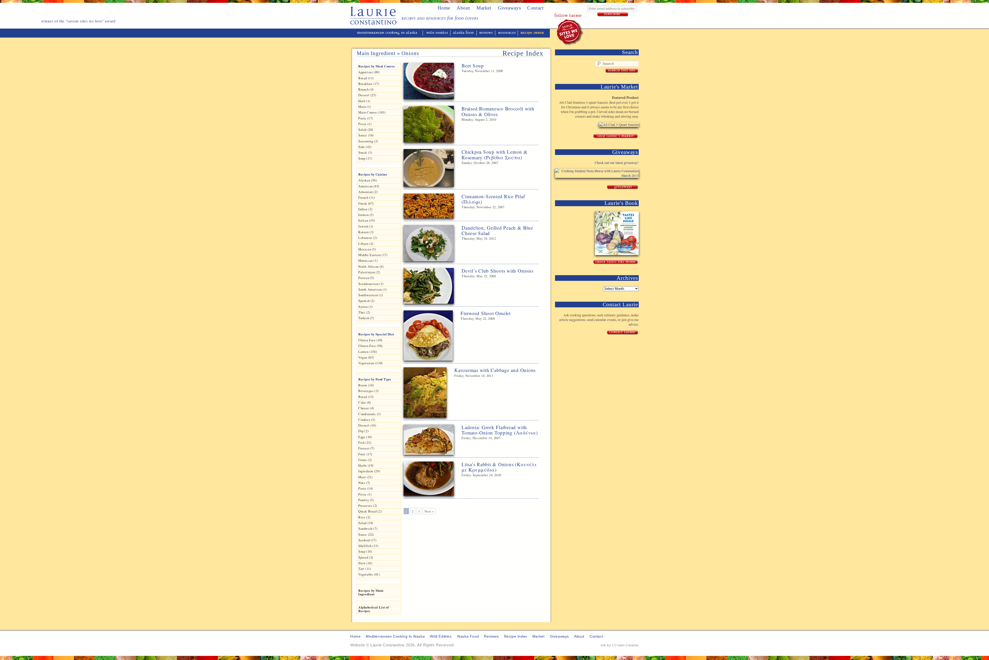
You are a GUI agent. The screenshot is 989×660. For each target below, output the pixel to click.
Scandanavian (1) (370, 283)
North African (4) (370, 266)
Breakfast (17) (368, 83)
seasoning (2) (368, 141)
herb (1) (364, 101)
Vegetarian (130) (370, 363)
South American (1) (372, 289)
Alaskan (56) (367, 180)
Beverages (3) (368, 390)
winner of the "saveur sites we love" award (570, 32)
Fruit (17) (365, 454)
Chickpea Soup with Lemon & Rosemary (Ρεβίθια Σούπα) (495, 154)
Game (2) (365, 459)
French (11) (366, 197)
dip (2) (363, 431)
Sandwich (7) (367, 528)
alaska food (464, 33)
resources (507, 33)
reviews (486, 33)
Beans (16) (366, 385)
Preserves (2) (367, 505)
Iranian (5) (366, 214)
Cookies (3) (366, 419)
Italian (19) (366, 220)
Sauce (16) (366, 135)
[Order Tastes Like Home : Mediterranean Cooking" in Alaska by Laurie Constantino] (616, 262)
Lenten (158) (367, 351)
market (538, 636)
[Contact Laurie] (623, 332)
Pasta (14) (365, 488)
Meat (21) (365, 477)
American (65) (368, 186)
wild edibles (437, 33)
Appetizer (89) (369, 72)
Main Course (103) (371, 112)
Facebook (560, 8)
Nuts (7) (364, 482)
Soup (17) (365, 158)
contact (596, 636)
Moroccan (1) (368, 260)
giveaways (559, 636)
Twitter (553, 8)
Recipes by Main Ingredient (370, 592)
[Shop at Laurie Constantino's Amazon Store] (616, 136)
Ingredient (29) (369, 471)
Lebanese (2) (367, 237)
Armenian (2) (368, 191)
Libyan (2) (365, 243)
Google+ (574, 8)
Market (483, 8)
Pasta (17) (365, 118)
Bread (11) (366, 78)
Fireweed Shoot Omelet (486, 313)
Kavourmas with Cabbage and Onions (495, 370)
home (444, 8)
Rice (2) (364, 517)
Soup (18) (365, 551)
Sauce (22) (366, 534)
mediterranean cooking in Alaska (389, 33)
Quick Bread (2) (370, 511)
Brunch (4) (366, 89)
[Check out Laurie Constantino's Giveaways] (623, 187)
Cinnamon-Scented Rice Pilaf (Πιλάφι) (493, 199)
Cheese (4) (366, 408)
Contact (535, 8)
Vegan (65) (366, 357)
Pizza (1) (364, 123)
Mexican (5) (367, 249)
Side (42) (364, 146)
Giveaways (509, 8)
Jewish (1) (365, 226)
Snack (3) (365, 152)
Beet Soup (473, 65)
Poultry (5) (366, 500)
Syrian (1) (365, 306)
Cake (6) (364, 402)
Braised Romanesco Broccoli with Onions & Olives (498, 111)
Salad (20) (365, 129)
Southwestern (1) (370, 295)
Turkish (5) (366, 318)
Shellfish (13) (368, 545)
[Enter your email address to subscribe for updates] (613, 14)
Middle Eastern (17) (373, 255)
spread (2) (365, 557)
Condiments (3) (369, 414)
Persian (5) (366, 277)
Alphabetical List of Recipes (373, 609)
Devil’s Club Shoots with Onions (497, 270)
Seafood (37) (367, 540)
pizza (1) (364, 494)
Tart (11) (364, 568)
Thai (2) (364, 312)
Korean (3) (366, 232)
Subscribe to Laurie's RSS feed (581, 8)
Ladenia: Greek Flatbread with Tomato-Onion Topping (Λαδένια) (500, 430)
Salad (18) (365, 522)
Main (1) (364, 106)
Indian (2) (365, 209)
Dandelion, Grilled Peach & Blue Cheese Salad (497, 230)
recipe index (532, 33)
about (463, 8)
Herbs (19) (365, 465)
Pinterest (567, 8)
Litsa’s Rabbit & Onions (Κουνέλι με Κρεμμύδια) (499, 467)
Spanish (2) (366, 300)
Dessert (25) (367, 95)
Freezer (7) (366, 448)
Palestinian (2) (369, 272)
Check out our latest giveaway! (617, 162)
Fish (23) (364, 442)
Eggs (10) (365, 437)
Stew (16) (365, 563)
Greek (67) (366, 203)
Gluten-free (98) (370, 345)
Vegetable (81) (369, 574)
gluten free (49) (370, 340)
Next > (429, 511)
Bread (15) (366, 396)
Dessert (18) (367, 425)
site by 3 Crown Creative (620, 645)
